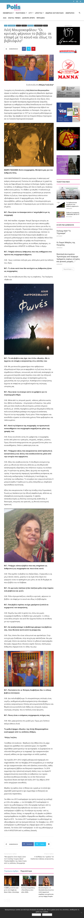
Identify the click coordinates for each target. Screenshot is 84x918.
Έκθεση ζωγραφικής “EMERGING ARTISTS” (72, 213)
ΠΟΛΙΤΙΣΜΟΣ (20, 13)
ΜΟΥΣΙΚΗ (7, 885)
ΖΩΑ (4, 18)
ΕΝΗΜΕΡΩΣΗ (8, 13)
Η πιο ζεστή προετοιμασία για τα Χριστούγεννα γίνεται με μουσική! (68, 195)
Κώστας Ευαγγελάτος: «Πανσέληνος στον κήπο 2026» (28, 890)
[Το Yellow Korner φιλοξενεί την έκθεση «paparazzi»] (61, 204)
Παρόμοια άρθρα (11, 871)
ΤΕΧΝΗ (45, 25)
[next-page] (8, 900)
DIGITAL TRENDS (14, 18)
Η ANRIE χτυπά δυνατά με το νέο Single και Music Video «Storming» (11, 890)
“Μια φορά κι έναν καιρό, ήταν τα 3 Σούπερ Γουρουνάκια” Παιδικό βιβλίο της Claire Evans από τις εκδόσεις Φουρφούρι (15, 860)
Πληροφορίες (47, 914)
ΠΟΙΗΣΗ (24, 25)
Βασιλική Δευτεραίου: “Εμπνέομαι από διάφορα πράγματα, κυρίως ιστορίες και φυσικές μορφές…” (68, 258)
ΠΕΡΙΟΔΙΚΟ (41, 18)
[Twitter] (80, 1)
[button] (79, 13)
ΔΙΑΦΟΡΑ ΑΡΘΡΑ (28, 18)
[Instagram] (77, 1)
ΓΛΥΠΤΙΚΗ (24, 885)
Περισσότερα (26, 871)
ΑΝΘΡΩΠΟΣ (70, 13)
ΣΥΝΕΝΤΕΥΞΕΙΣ (38, 25)
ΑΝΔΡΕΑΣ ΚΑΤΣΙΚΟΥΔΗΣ (54, 13)
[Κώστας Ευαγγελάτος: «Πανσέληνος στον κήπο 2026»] (28, 881)
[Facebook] (73, 1)
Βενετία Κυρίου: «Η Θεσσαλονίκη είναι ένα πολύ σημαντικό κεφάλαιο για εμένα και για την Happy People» (46, 892)
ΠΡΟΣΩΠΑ (30, 25)
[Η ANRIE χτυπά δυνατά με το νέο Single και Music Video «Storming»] (11, 881)
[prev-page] (5, 900)
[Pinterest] (33, 49)
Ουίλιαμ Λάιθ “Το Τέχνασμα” (64, 232)
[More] (49, 844)
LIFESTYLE (38, 13)
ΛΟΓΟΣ (18, 25)
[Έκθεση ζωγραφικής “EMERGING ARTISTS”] (61, 214)
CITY (30, 13)
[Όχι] (81, 913)
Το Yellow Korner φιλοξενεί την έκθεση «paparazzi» (72, 204)
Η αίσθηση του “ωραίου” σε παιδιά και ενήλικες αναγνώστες (42, 858)
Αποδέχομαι (36, 914)
